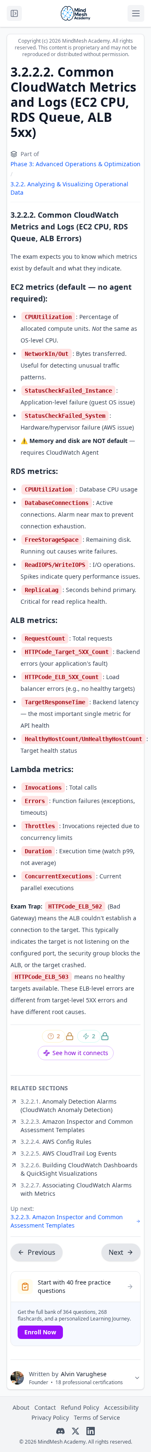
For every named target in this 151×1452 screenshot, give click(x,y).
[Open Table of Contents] (14, 13)
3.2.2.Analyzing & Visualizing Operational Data (69, 188)
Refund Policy (80, 1407)
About (21, 1407)
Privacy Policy (50, 1417)
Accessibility (121, 1407)
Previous (41, 1252)
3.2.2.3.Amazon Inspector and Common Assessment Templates (66, 1221)
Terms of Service (97, 1417)
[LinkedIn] (90, 1431)
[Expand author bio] (137, 1378)
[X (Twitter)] (75, 1431)
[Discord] (60, 1431)
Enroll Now (40, 1332)
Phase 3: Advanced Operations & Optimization (75, 164)
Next (116, 1252)
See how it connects (80, 1053)
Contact (45, 1407)
